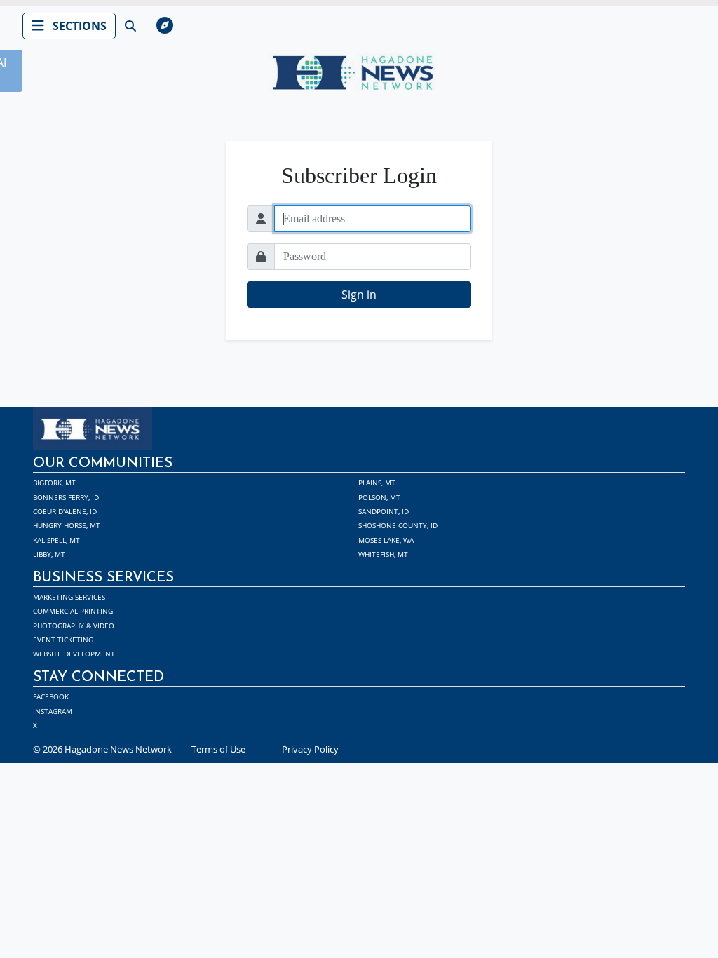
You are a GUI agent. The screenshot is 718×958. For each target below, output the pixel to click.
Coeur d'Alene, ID (65, 511)
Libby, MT (49, 554)
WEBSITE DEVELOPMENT (74, 654)
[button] (399, 26)
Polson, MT (379, 497)
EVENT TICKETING (63, 640)
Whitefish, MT (383, 554)
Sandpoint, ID (383, 511)
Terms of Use (218, 749)
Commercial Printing (73, 611)
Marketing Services (69, 597)
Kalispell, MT (56, 540)
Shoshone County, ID (398, 525)
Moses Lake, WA (386, 540)
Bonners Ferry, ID (66, 497)
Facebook (51, 696)
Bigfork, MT (54, 482)
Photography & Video (73, 625)
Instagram (52, 711)
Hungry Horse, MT (66, 525)
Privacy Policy (310, 749)
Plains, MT (376, 482)
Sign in (359, 294)
